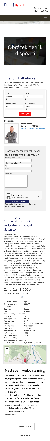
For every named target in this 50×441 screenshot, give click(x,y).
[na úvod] (20, 4)
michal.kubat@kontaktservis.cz (33, 128)
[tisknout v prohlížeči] (22, 297)
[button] (25, 360)
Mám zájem (25, 114)
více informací (10, 415)
